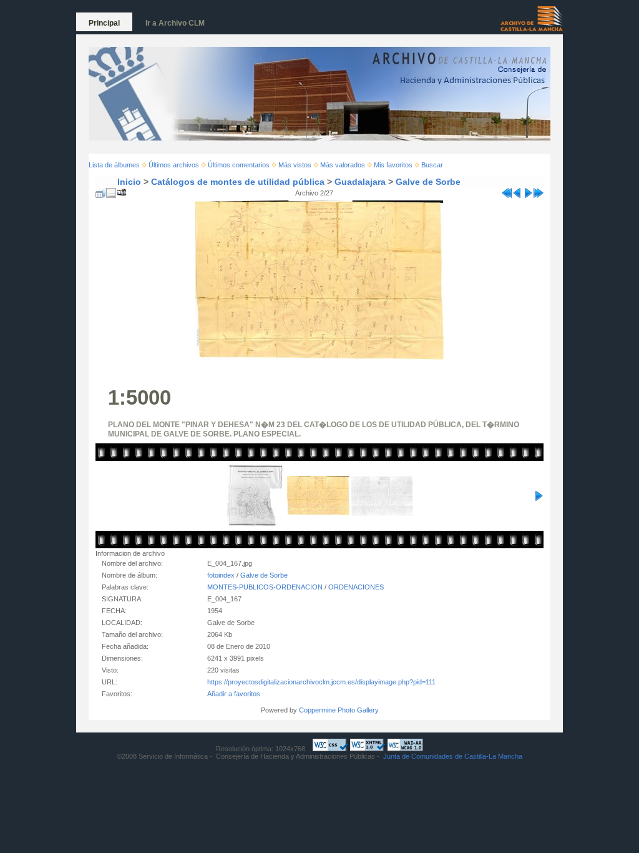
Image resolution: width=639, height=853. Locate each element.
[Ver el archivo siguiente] (528, 190)
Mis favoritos (393, 165)
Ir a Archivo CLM (175, 23)
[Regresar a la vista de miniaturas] (100, 190)
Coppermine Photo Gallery (339, 710)
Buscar (432, 165)
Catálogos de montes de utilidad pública (237, 182)
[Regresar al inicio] (507, 190)
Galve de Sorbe (428, 182)
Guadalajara (360, 182)
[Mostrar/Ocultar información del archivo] (111, 190)
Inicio (129, 182)
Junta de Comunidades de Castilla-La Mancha (452, 756)
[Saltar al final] (539, 190)
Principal (104, 23)
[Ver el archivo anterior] (517, 190)
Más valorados (342, 165)
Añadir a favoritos (233, 694)
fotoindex (221, 575)
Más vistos (294, 165)
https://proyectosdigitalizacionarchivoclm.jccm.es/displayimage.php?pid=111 (321, 682)
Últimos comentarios (239, 165)
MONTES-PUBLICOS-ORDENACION (265, 587)
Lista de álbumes (114, 165)
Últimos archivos (174, 165)
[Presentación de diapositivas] (122, 190)
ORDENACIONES (356, 587)
